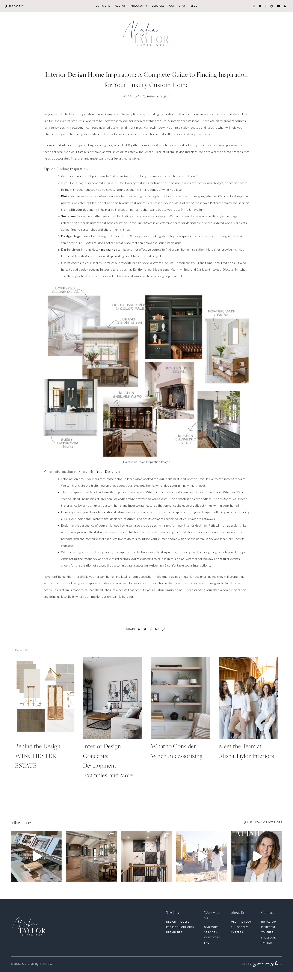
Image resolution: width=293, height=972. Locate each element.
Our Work (103, 6)
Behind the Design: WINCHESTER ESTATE (38, 755)
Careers (237, 932)
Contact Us (177, 6)
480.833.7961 (16, 6)
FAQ (207, 943)
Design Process (177, 922)
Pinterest (68, 196)
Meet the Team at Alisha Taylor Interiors (246, 751)
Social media (70, 216)
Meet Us (120, 6)
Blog (194, 6)
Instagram (268, 922)
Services (158, 6)
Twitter (266, 943)
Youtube (267, 932)
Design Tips (174, 932)
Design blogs (71, 236)
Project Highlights (180, 927)
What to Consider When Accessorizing (177, 751)
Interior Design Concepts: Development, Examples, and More (108, 760)
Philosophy (138, 6)
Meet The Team (241, 922)
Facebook (268, 938)
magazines (109, 249)
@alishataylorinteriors (263, 822)
